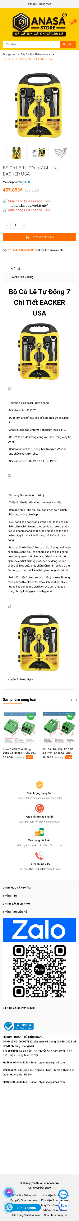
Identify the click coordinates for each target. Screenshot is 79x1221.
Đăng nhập (45, 3)
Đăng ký (32, 3)
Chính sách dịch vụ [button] (16, 903)
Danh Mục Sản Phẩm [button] (17, 887)
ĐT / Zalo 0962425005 (20, 250)
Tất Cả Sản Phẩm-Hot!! (23, 1195)
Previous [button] (72, 700)
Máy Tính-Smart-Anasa (55, 1205)
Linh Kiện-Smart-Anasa (55, 1195)
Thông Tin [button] (10, 895)
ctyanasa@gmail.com (52, 1062)
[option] (18, 154)
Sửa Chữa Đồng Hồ (55, 1215)
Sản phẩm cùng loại (19, 699)
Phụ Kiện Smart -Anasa (55, 1200)
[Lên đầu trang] (62, 1183)
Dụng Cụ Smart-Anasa (23, 1200)
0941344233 (36, 869)
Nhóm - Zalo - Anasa (55, 1210)
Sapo (47, 1187)
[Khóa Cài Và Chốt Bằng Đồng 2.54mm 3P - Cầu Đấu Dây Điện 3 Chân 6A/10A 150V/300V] (20, 728)
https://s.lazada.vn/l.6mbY (27, 206)
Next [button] (76, 700)
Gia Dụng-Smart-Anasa (26, 1215)
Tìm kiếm (68, 44)
